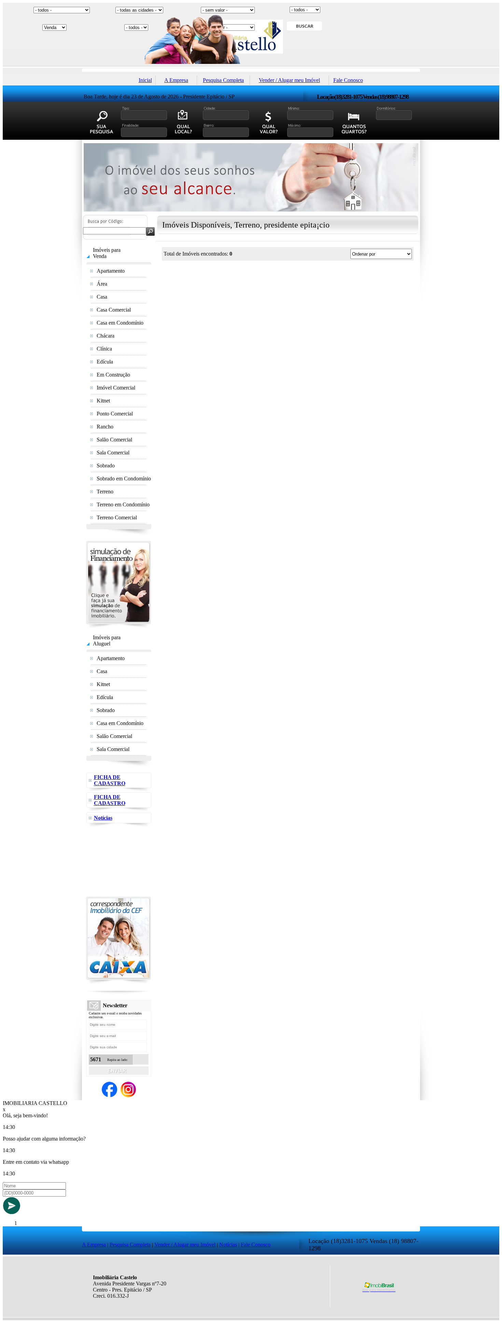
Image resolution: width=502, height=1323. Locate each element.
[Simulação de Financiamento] (118, 626)
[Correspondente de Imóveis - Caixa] (118, 982)
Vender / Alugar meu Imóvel (289, 80)
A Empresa (176, 80)
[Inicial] (251, 66)
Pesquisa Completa (223, 80)
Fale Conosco (348, 80)
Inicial (145, 80)
